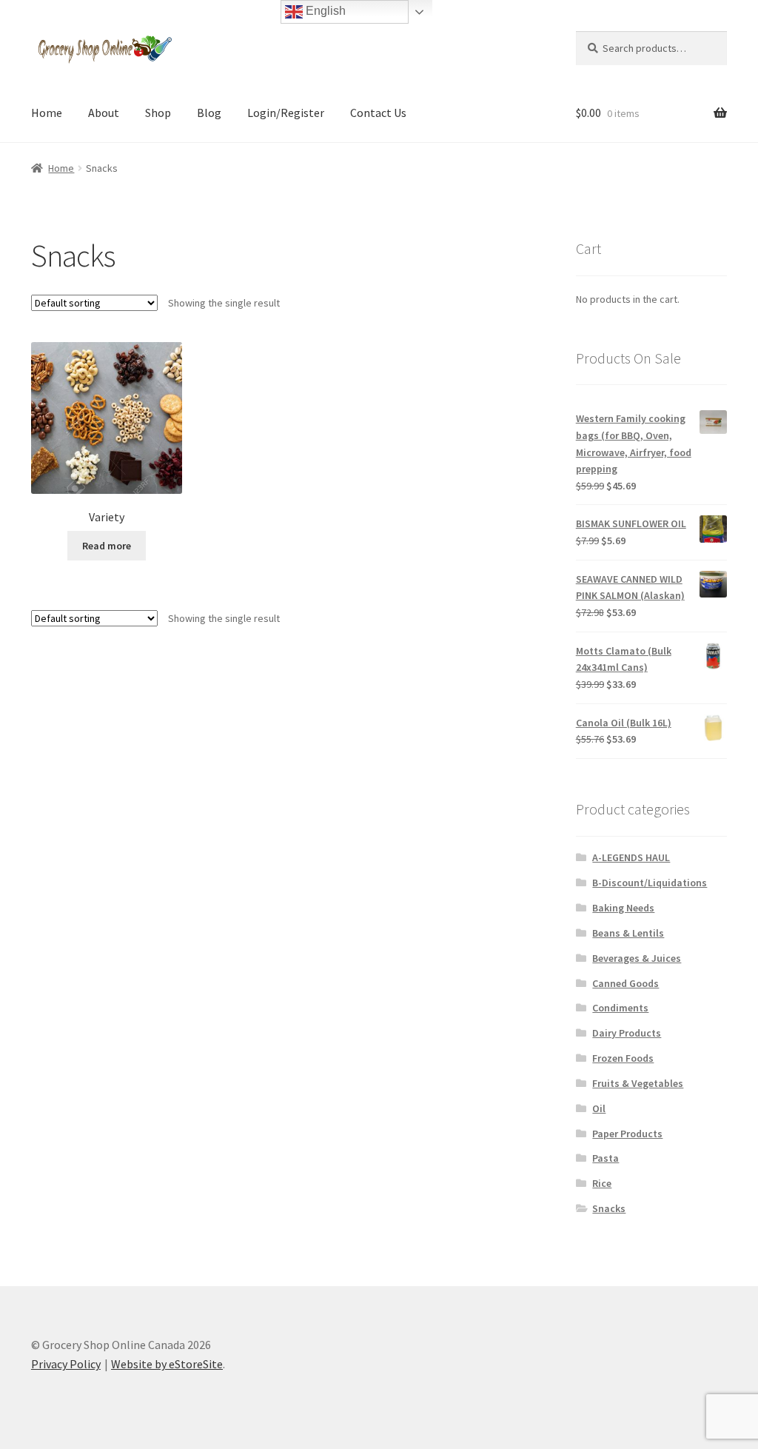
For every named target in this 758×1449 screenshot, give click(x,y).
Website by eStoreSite (167, 1363)
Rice (601, 1183)
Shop (158, 112)
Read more (106, 545)
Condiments (620, 1007)
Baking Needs (623, 907)
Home (46, 112)
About (103, 112)
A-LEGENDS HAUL (631, 857)
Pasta (605, 1158)
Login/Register (285, 112)
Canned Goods (625, 983)
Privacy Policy (66, 1363)
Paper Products (627, 1133)
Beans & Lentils (628, 933)
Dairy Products (626, 1033)
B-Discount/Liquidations (649, 882)
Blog (209, 112)
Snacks (608, 1208)
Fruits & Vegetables (637, 1083)
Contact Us (378, 112)
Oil (599, 1108)
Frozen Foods (623, 1058)
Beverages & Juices (636, 958)
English (324, 10)
